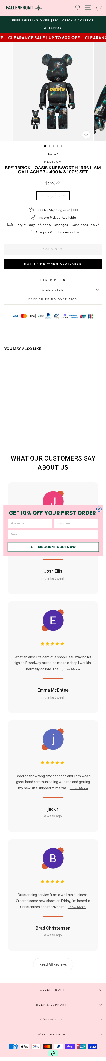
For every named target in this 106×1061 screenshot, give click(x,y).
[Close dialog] (98, 509)
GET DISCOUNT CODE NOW (52, 546)
